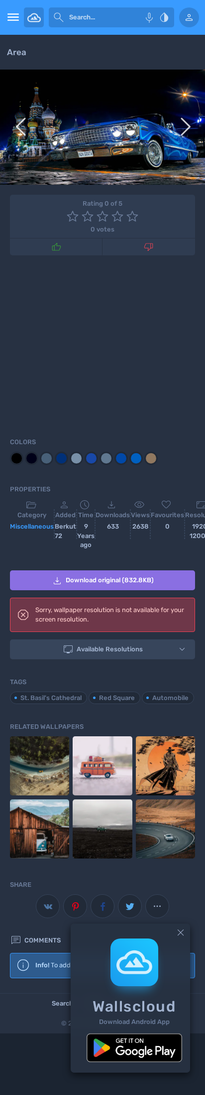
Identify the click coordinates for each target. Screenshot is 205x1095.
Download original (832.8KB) (102, 581)
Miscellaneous (32, 526)
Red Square (117, 698)
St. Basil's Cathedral (51, 698)
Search (62, 1003)
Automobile (170, 698)
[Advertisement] (102, 344)
